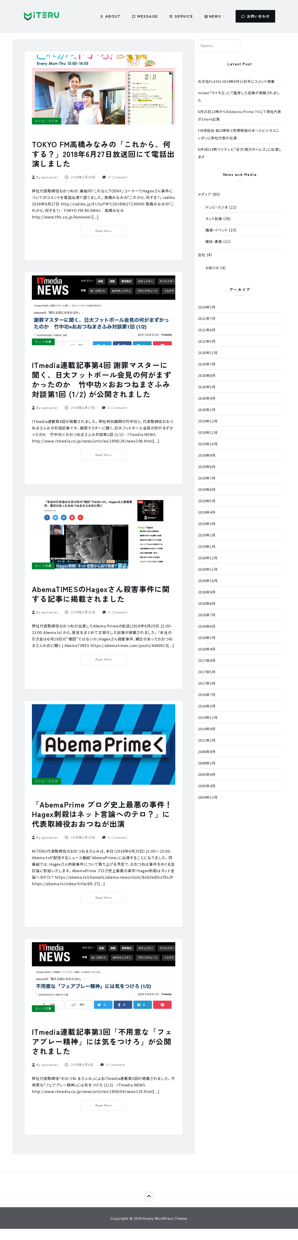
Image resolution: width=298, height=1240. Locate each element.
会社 (202, 254)
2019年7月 (207, 478)
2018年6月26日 (83, 612)
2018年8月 (207, 603)
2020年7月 (207, 364)
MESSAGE (147, 16)
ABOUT (113, 16)
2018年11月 (207, 569)
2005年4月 (207, 785)
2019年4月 (207, 512)
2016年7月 (207, 694)
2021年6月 (207, 329)
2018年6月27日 (83, 407)
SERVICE (184, 16)
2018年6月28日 (83, 176)
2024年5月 (207, 307)
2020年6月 (207, 375)
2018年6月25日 (83, 837)
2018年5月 (207, 637)
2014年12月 (207, 717)
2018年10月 (207, 580)
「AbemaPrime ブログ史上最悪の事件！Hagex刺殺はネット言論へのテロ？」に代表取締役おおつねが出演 (102, 814)
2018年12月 (207, 557)
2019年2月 (207, 535)
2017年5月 (207, 671)
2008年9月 (207, 751)
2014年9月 (207, 728)
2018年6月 (207, 626)
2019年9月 (207, 455)
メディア (204, 194)
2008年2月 (207, 763)
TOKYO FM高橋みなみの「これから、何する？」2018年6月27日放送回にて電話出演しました (103, 154)
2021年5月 (207, 341)
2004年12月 (207, 797)
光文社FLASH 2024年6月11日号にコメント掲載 (236, 81)
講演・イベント (216, 230)
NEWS (215, 16)
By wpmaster (47, 176)
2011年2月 (207, 740)
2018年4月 (207, 649)
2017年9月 (207, 660)
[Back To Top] (149, 1196)
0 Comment (117, 176)
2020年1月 (207, 409)
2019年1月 (207, 546)
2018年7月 (207, 614)
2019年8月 (207, 466)
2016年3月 (207, 706)
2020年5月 (207, 386)
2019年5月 (207, 500)
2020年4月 (207, 398)
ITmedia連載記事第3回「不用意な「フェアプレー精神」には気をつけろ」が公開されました (102, 1041)
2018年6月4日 (82, 1064)
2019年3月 (207, 523)
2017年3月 (207, 683)
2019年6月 (207, 489)
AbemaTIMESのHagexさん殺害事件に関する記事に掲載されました (101, 593)
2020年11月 (207, 352)
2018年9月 (207, 592)
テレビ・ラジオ (46, 121)
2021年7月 (207, 318)
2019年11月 (207, 432)
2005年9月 (207, 774)
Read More (103, 231)
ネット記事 (43, 341)
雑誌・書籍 (213, 241)
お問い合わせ (258, 16)
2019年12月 (207, 421)
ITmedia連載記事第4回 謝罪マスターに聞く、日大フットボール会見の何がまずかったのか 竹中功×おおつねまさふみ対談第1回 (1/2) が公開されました (101, 379)
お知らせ (212, 267)
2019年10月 (207, 443)
